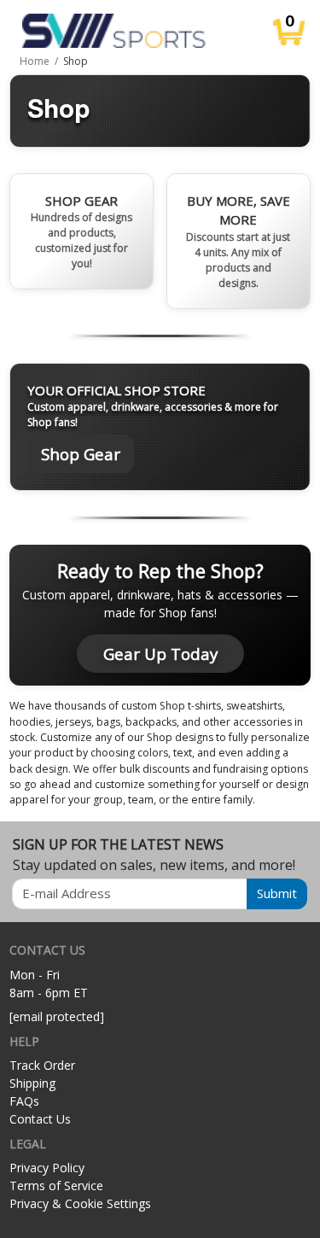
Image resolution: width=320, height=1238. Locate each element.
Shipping (32, 1083)
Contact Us (40, 1119)
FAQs (24, 1101)
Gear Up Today (160, 653)
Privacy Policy (46, 1167)
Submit (277, 893)
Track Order (42, 1065)
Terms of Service (56, 1185)
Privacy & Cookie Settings (80, 1203)
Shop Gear (80, 453)
